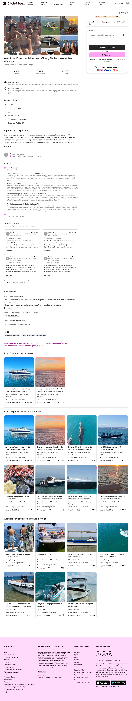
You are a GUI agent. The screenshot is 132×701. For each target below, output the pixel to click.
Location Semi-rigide (81, 677)
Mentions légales (9, 677)
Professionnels (9, 667)
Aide (5, 652)
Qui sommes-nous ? (10, 655)
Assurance (7, 660)
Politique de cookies (11, 672)
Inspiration (119, 3)
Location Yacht (79, 680)
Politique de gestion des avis (13, 689)
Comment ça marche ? (11, 657)
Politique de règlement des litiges (15, 687)
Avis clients (42, 672)
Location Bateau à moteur (83, 672)
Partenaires (8, 679)
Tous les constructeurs (82, 682)
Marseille (77, 652)
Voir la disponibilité (107, 48)
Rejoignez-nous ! (9, 682)
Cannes (76, 660)
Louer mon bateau (10, 664)
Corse (76, 657)
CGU (5, 674)
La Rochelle (78, 664)
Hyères (76, 655)
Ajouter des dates (14, 308)
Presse (6, 662)
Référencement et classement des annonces (19, 684)
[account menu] (128, 3)
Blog (5, 692)
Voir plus (7, 146)
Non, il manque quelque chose (31, 346)
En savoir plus (13, 316)
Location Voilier (79, 670)
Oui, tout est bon (10, 346)
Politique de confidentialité (13, 669)
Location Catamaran (81, 675)
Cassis (76, 662)
